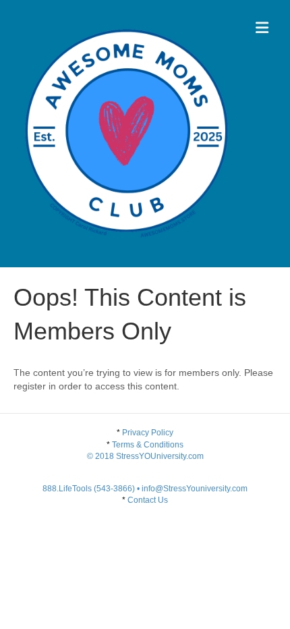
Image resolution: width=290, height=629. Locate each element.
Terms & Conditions (145, 450)
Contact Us (147, 500)
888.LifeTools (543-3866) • (92, 488)
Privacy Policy (147, 432)
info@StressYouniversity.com (195, 488)
